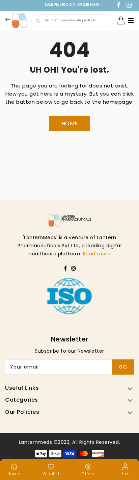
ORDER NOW (88, 4)
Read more (97, 253)
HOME (69, 123)
